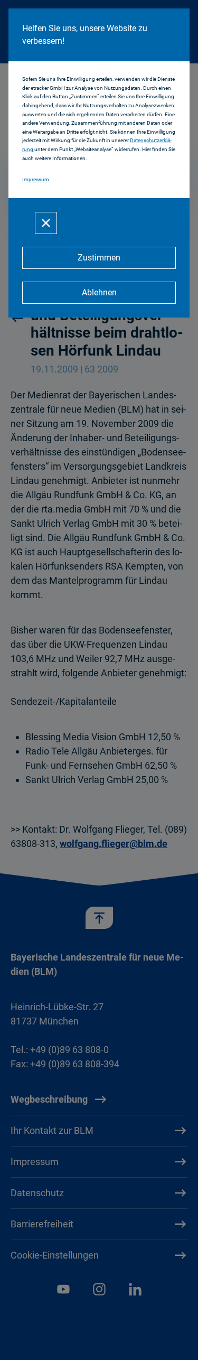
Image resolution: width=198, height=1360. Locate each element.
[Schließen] (46, 223)
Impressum (35, 179)
